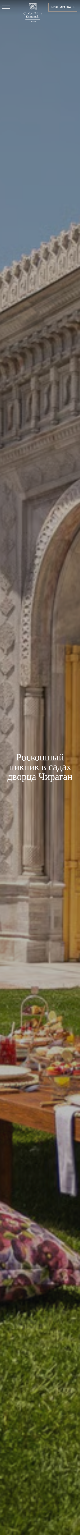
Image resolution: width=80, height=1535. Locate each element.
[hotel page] (32, 7)
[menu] (6, 7)
